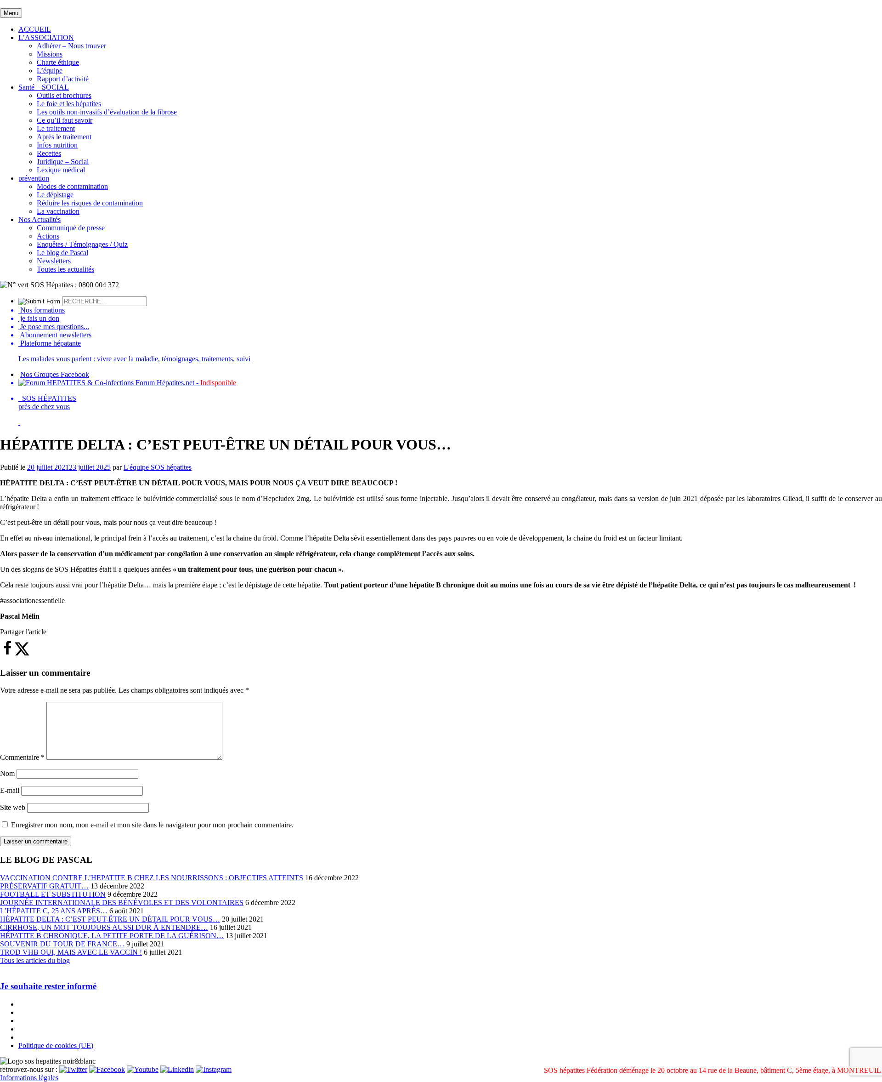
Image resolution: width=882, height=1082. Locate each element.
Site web (12, 807)
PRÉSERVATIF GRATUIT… (44, 886)
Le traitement (56, 128)
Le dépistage (55, 195)
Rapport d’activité (63, 79)
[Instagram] (214, 1069)
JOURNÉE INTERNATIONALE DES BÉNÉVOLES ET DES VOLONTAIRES (121, 902)
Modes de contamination (72, 186)
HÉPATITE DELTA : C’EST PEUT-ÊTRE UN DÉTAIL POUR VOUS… (110, 919)
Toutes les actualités (65, 269)
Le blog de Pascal (62, 252)
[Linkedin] (177, 1069)
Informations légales (29, 1078)
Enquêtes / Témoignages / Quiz (82, 244)
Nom (7, 773)
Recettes (49, 153)
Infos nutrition (57, 145)
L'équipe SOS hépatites (158, 467)
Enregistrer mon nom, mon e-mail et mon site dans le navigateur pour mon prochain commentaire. (152, 825)
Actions (48, 236)
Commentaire (22, 757)
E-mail (9, 790)
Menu (11, 13)
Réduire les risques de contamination (90, 203)
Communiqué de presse (71, 228)
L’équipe (49, 70)
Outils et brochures (64, 95)
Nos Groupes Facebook (54, 374)
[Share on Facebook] (7, 653)
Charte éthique (58, 62)
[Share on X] (22, 653)
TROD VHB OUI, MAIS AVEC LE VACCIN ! (71, 952)
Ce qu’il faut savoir (64, 120)
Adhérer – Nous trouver (71, 46)
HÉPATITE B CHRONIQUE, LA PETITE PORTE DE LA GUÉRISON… (112, 936)
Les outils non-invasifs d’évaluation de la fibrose (107, 112)
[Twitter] (73, 1069)
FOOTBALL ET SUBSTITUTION (53, 894)
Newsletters (54, 261)
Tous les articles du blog (35, 960)
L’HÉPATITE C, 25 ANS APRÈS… (53, 911)
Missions (49, 54)
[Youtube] (142, 1069)
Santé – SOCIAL (43, 87)
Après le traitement (64, 137)
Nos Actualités (39, 219)
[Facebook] (107, 1069)
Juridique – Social (63, 161)
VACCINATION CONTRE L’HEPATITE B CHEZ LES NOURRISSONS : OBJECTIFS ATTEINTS (151, 878)
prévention (33, 178)
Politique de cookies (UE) (55, 1045)
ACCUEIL (34, 29)
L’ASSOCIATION (46, 37)
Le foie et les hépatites (69, 104)
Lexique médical (61, 170)
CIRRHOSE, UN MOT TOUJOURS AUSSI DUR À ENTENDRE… (104, 927)
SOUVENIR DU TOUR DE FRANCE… (62, 944)
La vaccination (58, 211)
